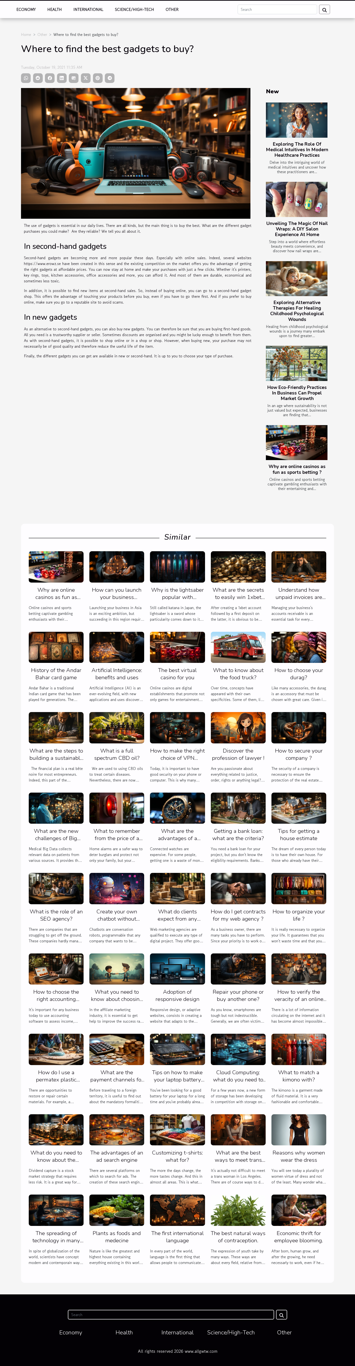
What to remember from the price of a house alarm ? (116, 838)
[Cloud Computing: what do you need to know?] (238, 1049)
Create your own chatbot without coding (116, 919)
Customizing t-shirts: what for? (177, 1156)
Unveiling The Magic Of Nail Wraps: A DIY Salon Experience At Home (297, 229)
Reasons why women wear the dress (299, 1156)
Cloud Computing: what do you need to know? (238, 1080)
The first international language (177, 1237)
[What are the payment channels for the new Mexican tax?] (116, 1049)
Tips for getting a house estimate (299, 834)
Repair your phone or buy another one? (238, 995)
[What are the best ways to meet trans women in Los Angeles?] (238, 1129)
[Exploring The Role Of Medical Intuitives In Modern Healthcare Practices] (296, 120)
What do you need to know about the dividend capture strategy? (56, 1163)
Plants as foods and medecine (117, 1237)
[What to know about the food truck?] (238, 647)
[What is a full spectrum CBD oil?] (116, 727)
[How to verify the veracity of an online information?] (298, 968)
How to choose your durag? (299, 673)
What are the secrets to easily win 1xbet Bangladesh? (238, 597)
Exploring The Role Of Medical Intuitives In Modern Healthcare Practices (297, 149)
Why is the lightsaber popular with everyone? (177, 597)
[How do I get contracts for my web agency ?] (238, 888)
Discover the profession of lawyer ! (238, 754)
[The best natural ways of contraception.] (238, 1209)
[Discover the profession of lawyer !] (238, 727)
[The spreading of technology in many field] (56, 1209)
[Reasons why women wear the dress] (298, 1129)
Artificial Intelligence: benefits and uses (117, 673)
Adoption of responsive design (177, 995)
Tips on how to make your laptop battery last (177, 1080)
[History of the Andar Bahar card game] (56, 647)
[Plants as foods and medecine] (116, 1209)
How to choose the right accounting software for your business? (56, 1002)
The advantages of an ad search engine (116, 1156)
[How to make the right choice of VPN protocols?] (177, 727)
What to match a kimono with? (298, 1076)
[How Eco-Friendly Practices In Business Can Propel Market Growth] (296, 363)
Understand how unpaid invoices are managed (299, 597)
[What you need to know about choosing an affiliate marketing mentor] (116, 968)
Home (26, 34)
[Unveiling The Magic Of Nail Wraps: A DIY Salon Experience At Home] (296, 199)
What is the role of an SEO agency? (56, 915)
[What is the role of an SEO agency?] (56, 888)
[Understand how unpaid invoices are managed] (298, 566)
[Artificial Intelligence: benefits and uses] (116, 647)
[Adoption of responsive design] (177, 968)
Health (54, 9)
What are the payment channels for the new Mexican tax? (116, 1080)
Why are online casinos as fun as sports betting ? (297, 469)
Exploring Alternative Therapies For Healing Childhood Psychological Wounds (297, 310)
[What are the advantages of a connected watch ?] (177, 807)
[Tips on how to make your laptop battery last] (177, 1049)
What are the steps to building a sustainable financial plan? (56, 758)
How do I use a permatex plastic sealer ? (56, 1080)
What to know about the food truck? (238, 673)
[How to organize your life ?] (298, 888)
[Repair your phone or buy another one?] (238, 968)
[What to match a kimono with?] (298, 1049)
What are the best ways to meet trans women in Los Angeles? (238, 1163)
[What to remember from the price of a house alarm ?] (116, 807)
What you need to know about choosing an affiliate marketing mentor (117, 1002)
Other (172, 9)
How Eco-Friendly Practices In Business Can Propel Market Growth (297, 393)
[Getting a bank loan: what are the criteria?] (238, 807)
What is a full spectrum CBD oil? (117, 754)
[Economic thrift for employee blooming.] (298, 1209)
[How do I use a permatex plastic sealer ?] (56, 1049)
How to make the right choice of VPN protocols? (177, 758)
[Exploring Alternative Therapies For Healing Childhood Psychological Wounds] (296, 278)
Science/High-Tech (134, 9)
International (88, 9)
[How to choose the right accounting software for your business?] (56, 968)
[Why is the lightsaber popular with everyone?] (177, 566)
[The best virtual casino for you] (177, 647)
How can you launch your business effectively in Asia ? (117, 597)
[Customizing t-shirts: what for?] (177, 1129)
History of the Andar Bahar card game (56, 673)
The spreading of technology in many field (56, 1240)
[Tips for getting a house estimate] (298, 807)
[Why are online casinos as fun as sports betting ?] (296, 442)
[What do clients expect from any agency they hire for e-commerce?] (177, 888)
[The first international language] (177, 1209)
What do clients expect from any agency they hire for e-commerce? (177, 922)
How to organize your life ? (299, 915)
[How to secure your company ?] (298, 727)
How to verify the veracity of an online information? (298, 999)
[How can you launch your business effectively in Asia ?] (116, 566)
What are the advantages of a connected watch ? (177, 838)
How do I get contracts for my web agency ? (238, 915)
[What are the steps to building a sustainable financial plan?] (56, 727)
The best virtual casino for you (177, 673)
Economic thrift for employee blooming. (298, 1237)
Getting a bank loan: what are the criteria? (238, 834)
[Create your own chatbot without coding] (116, 888)
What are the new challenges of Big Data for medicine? (56, 838)
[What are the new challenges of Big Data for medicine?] (56, 807)
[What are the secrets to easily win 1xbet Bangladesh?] (238, 566)
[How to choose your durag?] (298, 647)
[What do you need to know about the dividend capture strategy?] (56, 1129)
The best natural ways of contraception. (238, 1237)
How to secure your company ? (299, 754)
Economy (26, 9)
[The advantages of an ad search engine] (116, 1129)
